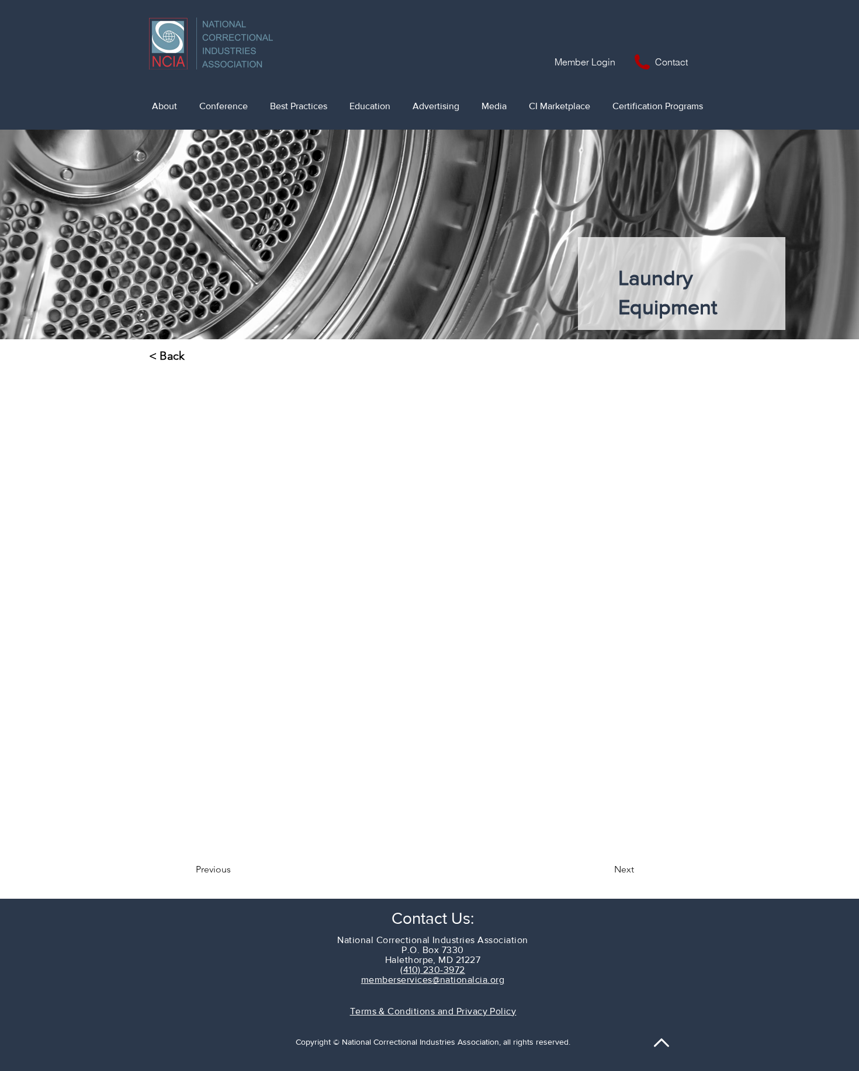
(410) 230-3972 (432, 970)
